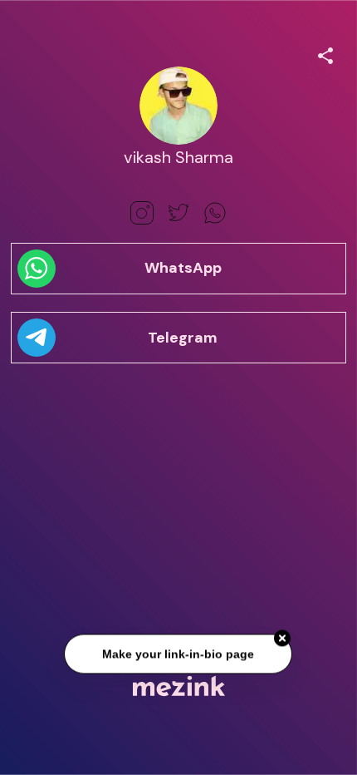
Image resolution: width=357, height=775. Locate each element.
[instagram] (142, 213)
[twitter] (178, 213)
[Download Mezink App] (179, 685)
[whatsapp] (215, 213)
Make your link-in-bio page (179, 654)
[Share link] (325, 53)
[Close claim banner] (283, 638)
